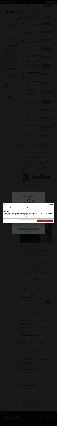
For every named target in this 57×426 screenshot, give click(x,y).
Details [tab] (28, 207)
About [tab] (45, 207)
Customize (28, 220)
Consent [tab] (11, 207)
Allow (45, 220)
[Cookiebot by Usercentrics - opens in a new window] (48, 204)
